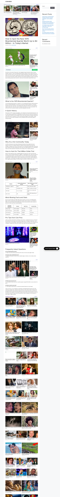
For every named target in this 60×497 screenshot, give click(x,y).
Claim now (35, 69)
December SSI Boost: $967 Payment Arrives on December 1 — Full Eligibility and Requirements (48, 22)
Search (43, 6)
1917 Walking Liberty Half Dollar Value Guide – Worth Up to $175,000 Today (47, 26)
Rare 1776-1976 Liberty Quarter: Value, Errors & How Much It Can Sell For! (48, 29)
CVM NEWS (8, 1)
